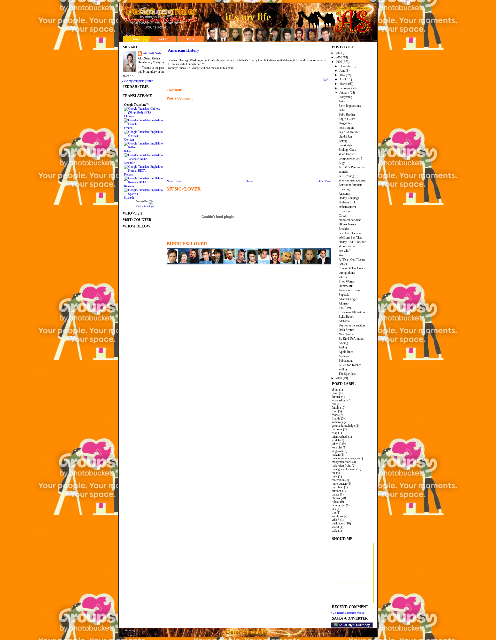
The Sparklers (347, 374)
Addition (344, 356)
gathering (337, 422)
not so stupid (346, 127)
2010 (339, 57)
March (343, 84)
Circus (343, 215)
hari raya (337, 429)
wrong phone (347, 273)
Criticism (344, 211)
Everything (345, 97)
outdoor (336, 491)
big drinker (345, 136)
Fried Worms (347, 281)
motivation (338, 480)
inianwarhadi (339, 436)
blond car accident (350, 220)
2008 (339, 378)
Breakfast (344, 229)
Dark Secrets (346, 330)
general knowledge (343, 426)
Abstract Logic (348, 299)
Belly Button (346, 316)
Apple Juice (346, 352)
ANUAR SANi (152, 53)
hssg (334, 433)
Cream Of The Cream (352, 268)
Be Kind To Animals (351, 338)
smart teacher (347, 154)
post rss (163, 38)
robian (335, 502)
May (342, 75)
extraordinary (340, 400)
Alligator (344, 303)
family (335, 407)
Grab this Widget (145, 206)
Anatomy (344, 193)
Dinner (336, 397)
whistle (343, 277)
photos (336, 498)
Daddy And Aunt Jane (352, 242)
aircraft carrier (347, 246)
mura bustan (339, 483)
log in (190, 38)
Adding (343, 343)
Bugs (342, 163)
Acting (343, 347)
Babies (343, 264)
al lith (335, 389)
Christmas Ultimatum (352, 312)
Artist (342, 101)
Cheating (344, 189)
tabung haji (338, 505)
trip (334, 512)
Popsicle (344, 294)
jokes (335, 444)
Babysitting (346, 360)
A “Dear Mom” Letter (352, 259)
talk (334, 509)
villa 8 (335, 520)
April (342, 79)
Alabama (344, 321)
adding (343, 369)
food (334, 411)
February (345, 88)
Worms (343, 255)
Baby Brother (347, 114)
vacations (337, 516)
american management (352, 180)
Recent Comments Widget (351, 612)
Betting (343, 141)
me (333, 473)
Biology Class (347, 149)
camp (335, 393)
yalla (334, 530)
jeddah (336, 440)
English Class (347, 119)
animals (343, 171)
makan (336, 454)
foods (335, 415)
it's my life (248, 17)
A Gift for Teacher (350, 365)
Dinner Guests (348, 224)
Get (335, 612)
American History (350, 290)
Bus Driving (346, 176)
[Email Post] (320, 79)
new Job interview (350, 233)
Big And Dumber (349, 132)
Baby (342, 110)
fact (334, 404)
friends (336, 418)
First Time (345, 308)
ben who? (345, 251)
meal (334, 476)
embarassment (347, 207)
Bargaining (345, 123)
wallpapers (338, 523)
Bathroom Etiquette (350, 185)
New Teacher (347, 334)
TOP (325, 80)
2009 (339, 62)
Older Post (324, 181)
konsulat (337, 447)
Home (249, 181)
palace (335, 494)
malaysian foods (342, 462)
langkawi (337, 451)
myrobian (337, 487)
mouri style (345, 145)
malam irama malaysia (345, 458)
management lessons (344, 469)
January (344, 92)
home (136, 38)
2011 (339, 53)
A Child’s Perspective (352, 167)
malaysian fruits (341, 465)
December (345, 66)
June (342, 70)
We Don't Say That (350, 237)
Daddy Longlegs (349, 198)
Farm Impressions (350, 106)
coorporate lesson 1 (350, 158)
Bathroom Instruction (352, 325)
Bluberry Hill (347, 202)
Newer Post (174, 181)
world (335, 527)
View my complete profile (137, 81)
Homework (346, 286)
